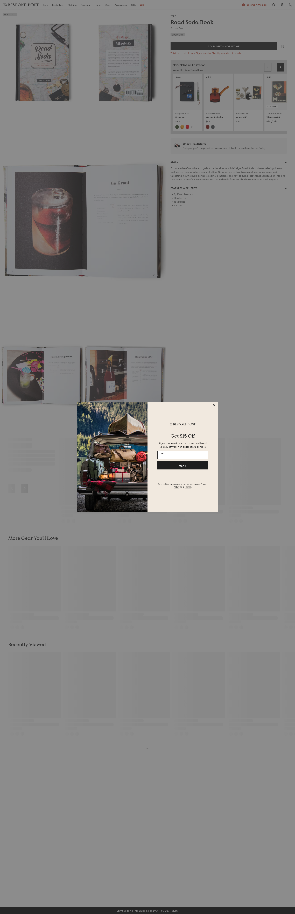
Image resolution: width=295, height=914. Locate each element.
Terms (188, 486)
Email (162, 453)
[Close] (214, 405)
